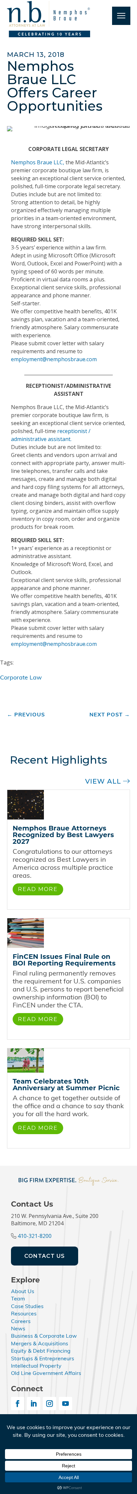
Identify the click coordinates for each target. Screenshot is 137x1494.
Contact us (44, 1256)
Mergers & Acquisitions (39, 1344)
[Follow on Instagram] (49, 1403)
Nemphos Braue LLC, (37, 162)
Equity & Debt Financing (40, 1351)
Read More (38, 889)
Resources (24, 1314)
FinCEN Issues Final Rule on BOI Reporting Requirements (64, 960)
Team (18, 1299)
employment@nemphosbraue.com (54, 359)
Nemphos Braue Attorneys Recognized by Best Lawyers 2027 (63, 834)
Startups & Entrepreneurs (42, 1359)
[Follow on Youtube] (65, 1403)
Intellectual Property (36, 1366)
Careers (21, 1321)
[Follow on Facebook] (17, 1403)
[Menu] (121, 16)
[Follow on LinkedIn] (33, 1403)
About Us (22, 1291)
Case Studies (27, 1306)
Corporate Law (21, 678)
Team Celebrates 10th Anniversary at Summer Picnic (66, 1084)
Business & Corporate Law (44, 1336)
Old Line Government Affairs (46, 1373)
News (18, 1329)
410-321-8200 (35, 1236)
